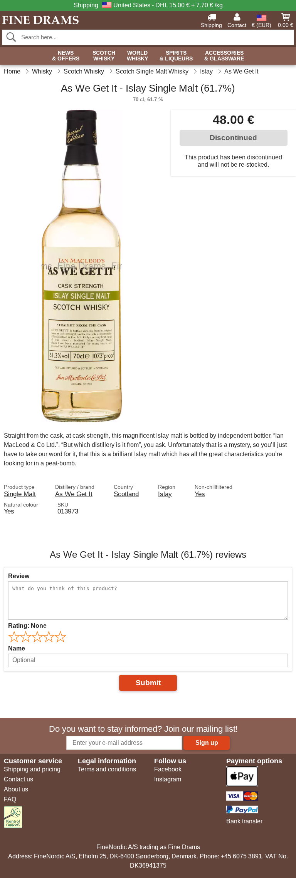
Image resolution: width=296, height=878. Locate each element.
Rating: (27, 625)
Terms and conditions (107, 769)
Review (18, 576)
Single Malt (20, 494)
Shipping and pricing (32, 769)
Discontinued (233, 138)
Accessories (224, 56)
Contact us (18, 779)
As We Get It (73, 494)
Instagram (167, 779)
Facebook (168, 769)
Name (16, 648)
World (137, 56)
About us (16, 789)
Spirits (176, 56)
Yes (200, 494)
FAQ (10, 799)
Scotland (126, 494)
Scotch (103, 56)
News (65, 56)
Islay (165, 494)
